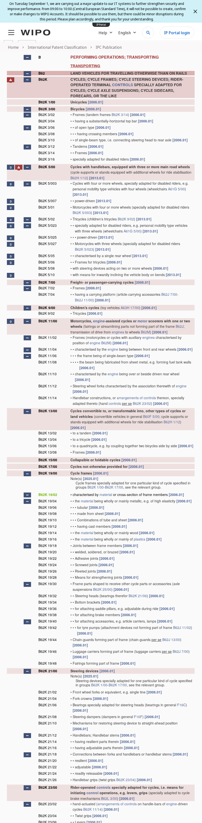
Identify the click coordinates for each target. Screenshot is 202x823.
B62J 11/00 (84, 299)
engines (118, 331)
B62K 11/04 (47, 349)
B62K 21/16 (47, 747)
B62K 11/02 (47, 337)
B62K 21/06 (138, 595)
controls (150, 397)
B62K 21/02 (47, 692)
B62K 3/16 (46, 159)
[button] (27, 57)
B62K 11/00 (47, 320)
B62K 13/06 (47, 445)
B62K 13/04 (47, 439)
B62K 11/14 (47, 397)
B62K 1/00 (46, 101)
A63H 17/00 (130, 307)
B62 (41, 73)
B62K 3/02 (46, 114)
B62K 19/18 (47, 545)
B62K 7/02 (46, 287)
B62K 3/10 (46, 139)
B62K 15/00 (47, 459)
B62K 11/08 (47, 362)
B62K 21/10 (47, 723)
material (106, 494)
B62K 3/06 (46, 127)
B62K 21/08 (47, 716)
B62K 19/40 (47, 621)
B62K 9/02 (126, 218)
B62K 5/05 (46, 255)
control (92, 792)
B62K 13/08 (47, 452)
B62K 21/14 (47, 741)
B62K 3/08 (46, 133)
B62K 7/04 (46, 294)
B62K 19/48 (47, 663)
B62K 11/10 (47, 373)
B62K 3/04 (46, 120)
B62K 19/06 (47, 507)
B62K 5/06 (46, 262)
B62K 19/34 (47, 602)
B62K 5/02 (46, 218)
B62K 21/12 (47, 735)
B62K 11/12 (47, 385)
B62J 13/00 (171, 639)
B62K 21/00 (47, 670)
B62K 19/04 (47, 500)
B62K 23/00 (47, 787)
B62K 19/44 (47, 639)
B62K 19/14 (47, 532)
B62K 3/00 (46, 108)
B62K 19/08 (47, 513)
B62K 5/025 (47, 237)
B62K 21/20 (47, 760)
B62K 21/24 (47, 773)
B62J (180, 326)
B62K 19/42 (47, 627)
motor (142, 320)
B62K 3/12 (46, 146)
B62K (42, 79)
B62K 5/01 (46, 207)
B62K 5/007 (47, 200)
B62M (145, 331)
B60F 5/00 (151, 416)
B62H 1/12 (78, 177)
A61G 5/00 (176, 188)
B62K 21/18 (47, 754)
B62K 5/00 (46, 166)
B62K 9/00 (46, 307)
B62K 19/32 (47, 595)
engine (99, 320)
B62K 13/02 (47, 432)
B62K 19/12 (47, 526)
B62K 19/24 (47, 564)
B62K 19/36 (47, 608)
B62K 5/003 (47, 183)
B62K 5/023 (47, 225)
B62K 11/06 (47, 355)
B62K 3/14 (120, 114)
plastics (139, 539)
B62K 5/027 (47, 243)
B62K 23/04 (125, 779)
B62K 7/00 (46, 282)
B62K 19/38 (47, 614)
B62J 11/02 (182, 627)
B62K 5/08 (46, 268)
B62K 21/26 (47, 779)
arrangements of (130, 397)
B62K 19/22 (47, 558)
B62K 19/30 (47, 583)
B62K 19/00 (47, 473)
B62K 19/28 (47, 577)
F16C (181, 704)
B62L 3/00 (109, 798)
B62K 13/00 (47, 410)
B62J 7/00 (169, 294)
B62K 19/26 (47, 571)
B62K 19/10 (47, 519)
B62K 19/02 (47, 494)
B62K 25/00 (102, 589)
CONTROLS (122, 84)
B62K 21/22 (47, 766)
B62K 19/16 (47, 539)
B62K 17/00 (47, 466)
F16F (138, 716)
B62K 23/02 (142, 403)
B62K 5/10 (46, 274)
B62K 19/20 (47, 551)
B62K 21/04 (47, 698)
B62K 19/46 (47, 651)
